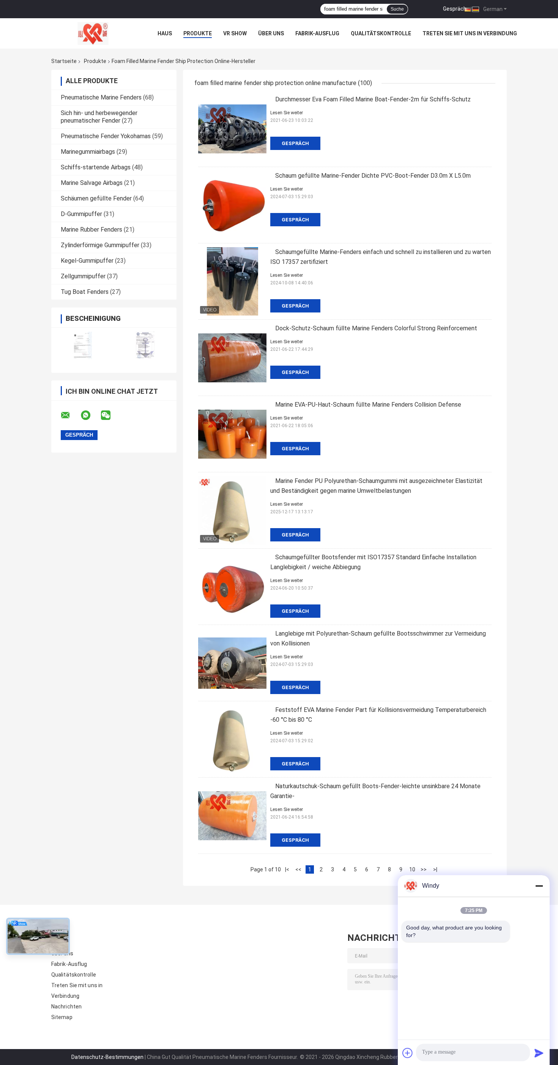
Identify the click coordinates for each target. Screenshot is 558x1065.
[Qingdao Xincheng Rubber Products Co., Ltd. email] (70, 415)
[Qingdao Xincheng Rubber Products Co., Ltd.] (93, 33)
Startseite (64, 61)
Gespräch (455, 9)
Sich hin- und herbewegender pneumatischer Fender (99, 116)
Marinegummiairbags (88, 151)
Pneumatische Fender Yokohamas (106, 136)
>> (424, 869)
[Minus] (539, 885)
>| (435, 869)
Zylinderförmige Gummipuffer (100, 245)
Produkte (197, 33)
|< (287, 869)
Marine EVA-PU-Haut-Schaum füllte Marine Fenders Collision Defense (368, 404)
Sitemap (62, 1017)
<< (298, 869)
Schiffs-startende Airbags (96, 167)
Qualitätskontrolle (381, 33)
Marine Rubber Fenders (91, 229)
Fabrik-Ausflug (317, 33)
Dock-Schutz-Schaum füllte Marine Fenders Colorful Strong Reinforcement (376, 328)
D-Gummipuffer (81, 214)
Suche (397, 9)
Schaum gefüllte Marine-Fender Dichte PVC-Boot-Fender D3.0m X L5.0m (373, 175)
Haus (165, 33)
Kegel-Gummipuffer (87, 260)
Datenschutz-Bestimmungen (107, 1057)
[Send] (539, 1052)
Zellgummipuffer (83, 276)
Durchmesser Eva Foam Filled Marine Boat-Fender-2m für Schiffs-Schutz (373, 99)
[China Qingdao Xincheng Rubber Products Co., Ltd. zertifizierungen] (82, 345)
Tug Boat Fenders (85, 291)
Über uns (271, 33)
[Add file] (407, 1052)
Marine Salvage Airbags (92, 182)
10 (412, 869)
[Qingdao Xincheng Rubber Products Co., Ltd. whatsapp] (90, 415)
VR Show (235, 33)
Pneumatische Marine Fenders (101, 97)
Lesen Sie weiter (286, 112)
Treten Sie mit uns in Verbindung (469, 33)
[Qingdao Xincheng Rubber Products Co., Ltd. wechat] (110, 415)
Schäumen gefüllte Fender (96, 198)
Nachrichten (66, 1006)
